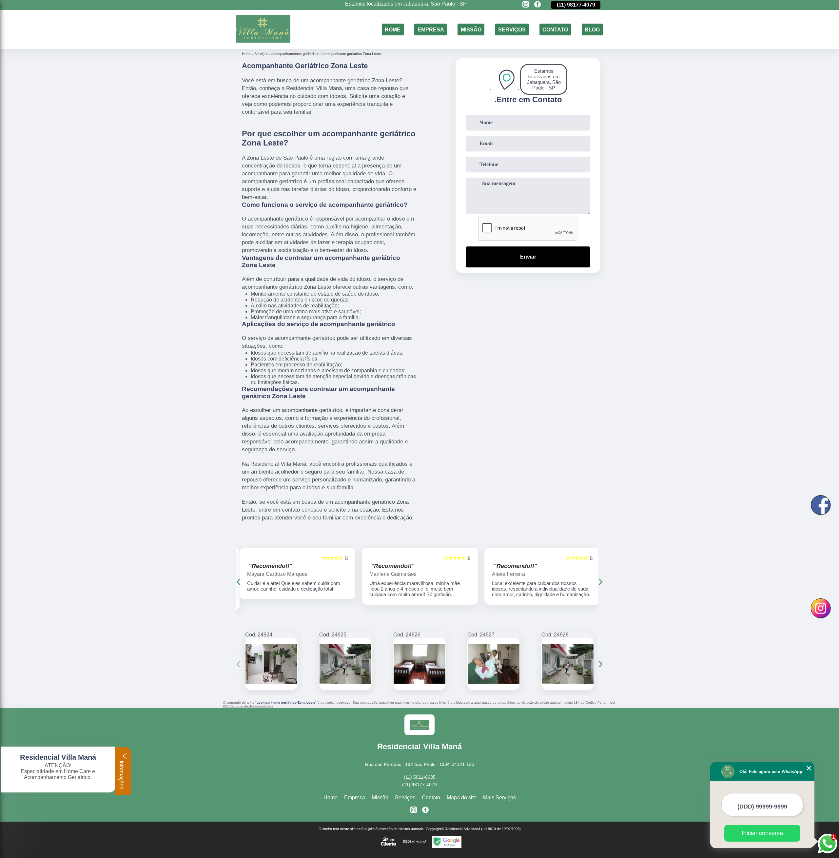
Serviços (512, 29)
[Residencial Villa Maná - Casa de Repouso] (263, 41)
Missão (471, 29)
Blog (592, 29)
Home (392, 29)
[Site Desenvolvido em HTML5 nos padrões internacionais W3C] (415, 841)
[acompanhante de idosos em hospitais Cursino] (419, 664)
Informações (121, 774)
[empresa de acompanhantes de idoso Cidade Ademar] (271, 664)
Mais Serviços (499, 797)
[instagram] (525, 5)
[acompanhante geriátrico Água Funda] (567, 664)
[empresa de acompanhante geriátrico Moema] (493, 664)
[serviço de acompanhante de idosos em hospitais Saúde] (345, 664)
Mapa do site (462, 797)
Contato (555, 29)
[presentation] (238, 581)
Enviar (528, 257)
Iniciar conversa (762, 833)
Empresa (431, 29)
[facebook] (537, 5)
